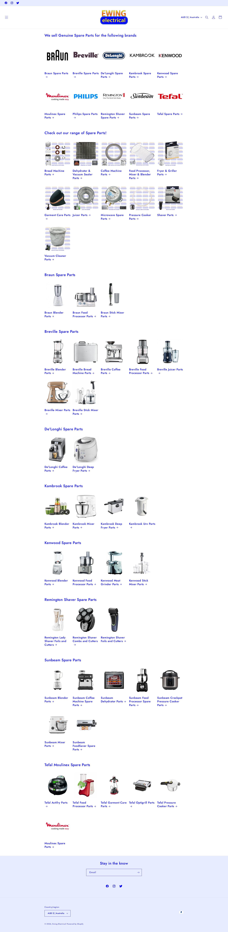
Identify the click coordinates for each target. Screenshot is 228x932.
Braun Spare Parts (56, 73)
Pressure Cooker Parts (140, 217)
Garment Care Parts (58, 215)
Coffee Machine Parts (111, 172)
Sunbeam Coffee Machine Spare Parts (84, 701)
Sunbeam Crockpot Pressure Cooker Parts (169, 701)
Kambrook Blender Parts (57, 525)
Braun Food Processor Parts (83, 314)
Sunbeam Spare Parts (139, 115)
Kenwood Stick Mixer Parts (138, 582)
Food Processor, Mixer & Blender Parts (140, 174)
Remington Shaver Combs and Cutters (85, 639)
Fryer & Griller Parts (167, 172)
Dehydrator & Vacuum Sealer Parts (82, 174)
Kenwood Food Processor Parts (83, 582)
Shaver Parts (165, 215)
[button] (6, 17)
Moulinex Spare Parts (55, 115)
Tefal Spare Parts (168, 114)
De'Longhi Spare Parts (112, 75)
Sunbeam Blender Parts (56, 699)
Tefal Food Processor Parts (83, 804)
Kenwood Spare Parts (167, 75)
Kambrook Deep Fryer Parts (111, 525)
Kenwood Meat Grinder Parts (110, 582)
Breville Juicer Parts (170, 369)
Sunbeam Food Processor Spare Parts (140, 701)
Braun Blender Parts (54, 314)
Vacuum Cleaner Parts (55, 257)
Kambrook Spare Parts (140, 75)
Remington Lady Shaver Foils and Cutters (55, 641)
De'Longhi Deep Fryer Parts (83, 468)
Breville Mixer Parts (57, 410)
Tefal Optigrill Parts (141, 803)
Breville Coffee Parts (111, 371)
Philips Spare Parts (85, 114)
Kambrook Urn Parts (142, 524)
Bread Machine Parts (54, 172)
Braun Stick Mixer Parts (112, 314)
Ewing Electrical (59, 924)
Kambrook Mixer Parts (83, 525)
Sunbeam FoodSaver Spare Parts (84, 745)
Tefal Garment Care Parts (114, 804)
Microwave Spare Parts (112, 217)
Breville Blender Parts (55, 371)
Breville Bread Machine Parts (82, 371)
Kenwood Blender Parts (56, 582)
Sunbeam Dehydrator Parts (112, 699)
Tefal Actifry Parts (56, 803)
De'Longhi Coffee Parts (56, 468)
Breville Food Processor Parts (139, 371)
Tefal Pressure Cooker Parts (166, 804)
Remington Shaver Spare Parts (113, 115)
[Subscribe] (138, 872)
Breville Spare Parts (86, 73)
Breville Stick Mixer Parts (85, 412)
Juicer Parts (80, 215)
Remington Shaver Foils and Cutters (113, 639)
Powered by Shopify (75, 924)
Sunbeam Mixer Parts (55, 744)
